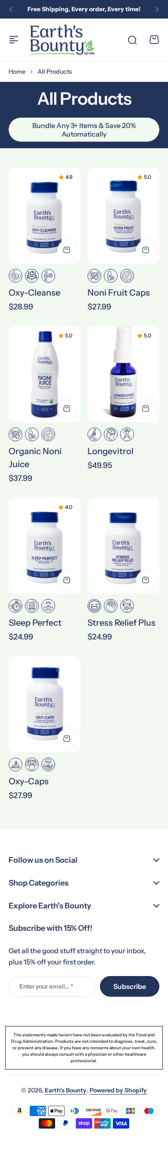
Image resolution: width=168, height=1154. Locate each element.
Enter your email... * (46, 986)
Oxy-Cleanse (34, 292)
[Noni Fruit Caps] (123, 216)
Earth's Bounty (66, 1090)
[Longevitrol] (123, 374)
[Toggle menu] (13, 39)
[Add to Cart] (66, 249)
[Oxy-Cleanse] (45, 216)
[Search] (131, 39)
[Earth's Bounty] (62, 40)
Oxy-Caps (29, 781)
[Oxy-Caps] (45, 704)
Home (17, 71)
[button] (10, 9)
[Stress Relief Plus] (123, 546)
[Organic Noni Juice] (45, 374)
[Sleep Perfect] (45, 546)
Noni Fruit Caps (118, 292)
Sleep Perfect (35, 623)
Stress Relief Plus (121, 623)
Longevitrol (110, 451)
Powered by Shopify (118, 1090)
